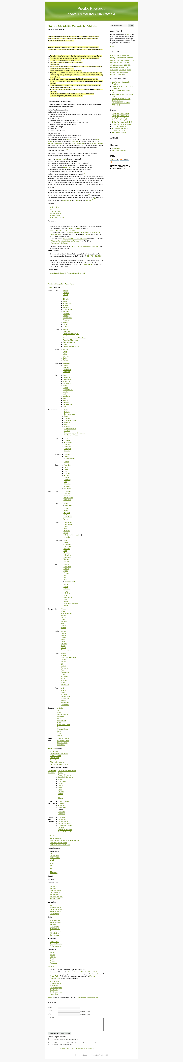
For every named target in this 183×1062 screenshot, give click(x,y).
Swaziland (66, 372)
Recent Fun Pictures (119, 126)
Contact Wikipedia (56, 988)
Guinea (65, 388)
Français (53, 957)
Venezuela (67, 488)
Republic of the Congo (70, 340)
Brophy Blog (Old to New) (120, 116)
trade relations (70, 458)
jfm (132, 60)
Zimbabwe (66, 326)
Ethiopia (65, 299)
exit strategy (67, 167)
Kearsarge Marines (92, 997)
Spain (63, 682)
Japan (65, 508)
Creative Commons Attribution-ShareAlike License (85, 972)
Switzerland (65, 705)
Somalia (65, 316)
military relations (75, 535)
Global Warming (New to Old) (122, 122)
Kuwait (65, 587)
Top (76, 1055)
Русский (52, 961)
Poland (63, 619)
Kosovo (63, 666)
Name (50, 1008)
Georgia (66, 573)
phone (121, 65)
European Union (55, 756)
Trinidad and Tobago (71, 435)
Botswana (66, 363)
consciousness (121, 57)
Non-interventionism (65, 823)
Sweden (63, 648)
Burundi (65, 291)
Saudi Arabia (67, 597)
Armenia (66, 565)
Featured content (55, 890)
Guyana (66, 478)
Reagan (61, 792)
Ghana (65, 386)
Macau (65, 511)
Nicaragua (67, 449)
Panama (67, 451)
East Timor (67, 547)
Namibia (66, 368)
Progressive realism (65, 825)
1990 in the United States (58, 843)
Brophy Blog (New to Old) (120, 114)
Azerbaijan (67, 567)
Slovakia (63, 626)
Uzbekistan (67, 500)
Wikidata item (54, 933)
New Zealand (61, 721)
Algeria (65, 350)
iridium (128, 60)
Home (73, 1048)
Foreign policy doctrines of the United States (64, 841)
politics (127, 65)
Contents (53, 888)
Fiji (58, 710)
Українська (53, 963)
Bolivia (66, 467)
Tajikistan (66, 495)
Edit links (51, 966)
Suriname (67, 484)
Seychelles (66, 314)
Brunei (65, 540)
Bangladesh (67, 524)
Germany (64, 694)
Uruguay (67, 486)
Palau (59, 723)
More (112, 46)
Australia (60, 708)
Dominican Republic (71, 420)
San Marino (64, 676)
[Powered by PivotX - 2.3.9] (114, 159)
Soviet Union (61, 745)
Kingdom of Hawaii (63, 739)
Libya (65, 354)
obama (113, 65)
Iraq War (89, 200)
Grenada (67, 422)
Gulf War (75, 141)
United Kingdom (66, 650)
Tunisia (65, 360)
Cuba (66, 416)
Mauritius (66, 307)
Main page (53, 886)
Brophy (50, 997)
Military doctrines (55, 838)
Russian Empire (62, 743)
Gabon (65, 344)
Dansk (52, 953)
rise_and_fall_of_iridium (117, 67)
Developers (54, 990)
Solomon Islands (62, 729)
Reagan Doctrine (55, 213)
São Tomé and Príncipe (71, 346)
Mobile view (54, 994)
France (63, 692)
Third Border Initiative (57, 762)
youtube (120, 74)
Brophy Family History (119, 118)
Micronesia (60, 716)
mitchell (126, 62)
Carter (60, 790)
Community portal (56, 910)
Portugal (63, 674)
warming (113, 74)
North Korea (67, 515)
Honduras (67, 447)
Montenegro (65, 672)
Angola (65, 329)
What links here (55, 920)
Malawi (65, 305)
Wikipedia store (55, 899)
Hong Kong (69, 505)
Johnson (61, 785)
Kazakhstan (67, 491)
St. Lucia (67, 431)
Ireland (63, 639)
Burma (65, 542)
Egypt (65, 352)
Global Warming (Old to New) (122, 124)
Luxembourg (65, 698)
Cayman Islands (69, 414)
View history (54, 873)
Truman (60, 779)
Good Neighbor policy (65, 777)
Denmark (64, 631)
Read (51, 869)
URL (49, 1014)
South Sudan (67, 318)
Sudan (65, 358)
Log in (52, 860)
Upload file (53, 924)
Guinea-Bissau (68, 390)
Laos (65, 551)
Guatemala (67, 445)
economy (120, 60)
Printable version (55, 946)
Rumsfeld (61, 812)
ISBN (88, 256)
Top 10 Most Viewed (119, 132)
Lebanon (66, 589)
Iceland (63, 637)
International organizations (59, 764)
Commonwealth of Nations (59, 754)
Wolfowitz (61, 814)
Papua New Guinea (63, 725)
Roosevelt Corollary (65, 775)
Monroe (60, 773)
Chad (65, 336)
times (129, 70)
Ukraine (63, 628)
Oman (65, 591)
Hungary (63, 615)
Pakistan (66, 535)
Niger (65, 398)
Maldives (66, 531)
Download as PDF (56, 944)
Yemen (65, 605)
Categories (51, 835)
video (126, 72)
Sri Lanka (66, 537)
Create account (55, 858)
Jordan (65, 585)
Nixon (60, 787)
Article (52, 863)
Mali (64, 394)
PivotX (129, 34)
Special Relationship (65, 830)
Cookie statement (55, 992)
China (65, 503)
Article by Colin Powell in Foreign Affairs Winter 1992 (67, 273)
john (111, 62)
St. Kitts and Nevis (70, 429)
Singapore (67, 557)
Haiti (65, 424)
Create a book (54, 942)
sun (126, 68)
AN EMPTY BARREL (65, 1048)
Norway (63, 646)
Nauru (59, 718)
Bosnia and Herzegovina (69, 657)
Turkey (65, 601)
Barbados (67, 412)
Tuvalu (59, 733)
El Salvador (68, 442)
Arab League (54, 751)
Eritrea (65, 297)
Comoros (66, 293)
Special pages (54, 927)
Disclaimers (54, 986)
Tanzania (66, 320)
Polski (52, 959)
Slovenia (64, 680)
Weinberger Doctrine (55, 143)
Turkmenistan (68, 498)
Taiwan (65, 519)
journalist (69, 139)
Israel (65, 579)
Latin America (54, 758)
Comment (51, 1017)
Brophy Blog (82, 997)
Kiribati (59, 712)
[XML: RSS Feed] (124, 159)
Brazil (66, 469)
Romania (64, 621)
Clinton (60, 794)
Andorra (63, 653)
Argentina (67, 465)
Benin (65, 375)
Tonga (59, 731)
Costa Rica (67, 440)
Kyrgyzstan (67, 493)
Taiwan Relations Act (65, 832)
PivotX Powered (91, 8)
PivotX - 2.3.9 (103, 1055)
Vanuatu (59, 735)
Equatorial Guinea (69, 342)
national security (61, 159)
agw (111, 55)
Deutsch (52, 955)
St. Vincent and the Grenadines (74, 433)
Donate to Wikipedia (56, 897)
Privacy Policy (54, 976)
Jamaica (67, 426)
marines (116, 62)
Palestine (66, 593)
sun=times (114, 70)
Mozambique (67, 309)
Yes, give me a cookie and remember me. (65, 1039)
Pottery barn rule (55, 211)
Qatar (65, 595)
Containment (62, 819)
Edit (51, 871)
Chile (65, 471)
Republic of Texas (63, 741)
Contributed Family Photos (121, 120)
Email (50, 1011)
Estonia (63, 633)
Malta (62, 670)
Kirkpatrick (61, 805)
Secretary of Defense (96, 143)
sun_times (122, 70)
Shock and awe (55, 215)
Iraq (64, 577)
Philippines (67, 555)
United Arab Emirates (70, 603)
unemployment (114, 72)
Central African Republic (71, 334)
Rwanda (66, 312)
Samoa (59, 727)
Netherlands (65, 703)
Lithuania (64, 644)
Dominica (67, 418)
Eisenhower (62, 781)
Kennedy (61, 783)
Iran (64, 575)
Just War (53, 209)
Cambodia (67, 544)
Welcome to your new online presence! (91, 13)
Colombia (67, 473)
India (65, 529)
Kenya (65, 301)
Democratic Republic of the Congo (74, 338)
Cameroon (66, 332)
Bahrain (66, 569)
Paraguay (67, 480)
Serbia (63, 678)
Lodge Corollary (63, 801)
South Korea (67, 517)
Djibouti (65, 295)
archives (117, 55)
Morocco (66, 356)
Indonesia (66, 549)
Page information (55, 931)
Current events (55, 892)
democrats (130, 57)
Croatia (63, 659)
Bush (60, 796)
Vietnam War (66, 200)
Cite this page (54, 935)
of (117, 65)
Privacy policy (54, 981)
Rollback (61, 828)
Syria (65, 599)
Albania (63, 655)
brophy (124, 55)
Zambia (65, 324)
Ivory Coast (66, 381)
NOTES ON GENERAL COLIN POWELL (72, 25)
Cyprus (65, 571)
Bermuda (67, 454)
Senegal (66, 402)
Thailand (66, 559)
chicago (113, 58)
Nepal (65, 533)
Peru (65, 482)
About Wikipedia (55, 907)
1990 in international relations (60, 845)
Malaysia (66, 553)
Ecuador (67, 475)
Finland (63, 635)
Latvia (63, 641)
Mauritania (66, 396)
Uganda (65, 322)
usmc (121, 72)
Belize (66, 438)
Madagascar (67, 303)
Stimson (61, 803)
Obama (60, 798)
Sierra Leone (67, 404)
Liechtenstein (65, 696)
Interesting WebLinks (119, 150)
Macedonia (64, 668)
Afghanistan (67, 522)
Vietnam (66, 561)
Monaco (63, 700)
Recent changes (55, 912)
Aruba (66, 410)
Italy (62, 664)
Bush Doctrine (54, 207)
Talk (51, 853)
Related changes (55, 922)
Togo (64, 406)
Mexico (66, 462)
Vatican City (65, 685)
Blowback (61, 817)
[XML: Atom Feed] (114, 162)
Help (51, 905)
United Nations (55, 760)
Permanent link (55, 929)
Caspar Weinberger (77, 143)
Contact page (54, 914)
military (121, 62)
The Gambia (67, 383)
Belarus (63, 609)
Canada (66, 456)
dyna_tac (113, 60)
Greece (63, 662)
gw (125, 60)
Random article (55, 894)
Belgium (63, 690)
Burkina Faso (67, 377)
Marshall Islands (62, 714)
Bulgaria (63, 611)
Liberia (65, 392)
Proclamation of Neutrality (67, 771)
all (124, 74)
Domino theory (63, 821)
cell (128, 55)
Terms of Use (96, 974)
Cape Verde (67, 379)
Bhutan (65, 527)
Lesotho (65, 365)
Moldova (63, 617)
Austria (63, 688)
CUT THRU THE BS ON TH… (84, 1048)
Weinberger (62, 808)
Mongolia (66, 513)
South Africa (67, 370)
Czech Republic (66, 613)
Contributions (54, 856)
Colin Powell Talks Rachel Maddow (75, 239)
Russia (63, 624)
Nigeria (65, 400)
